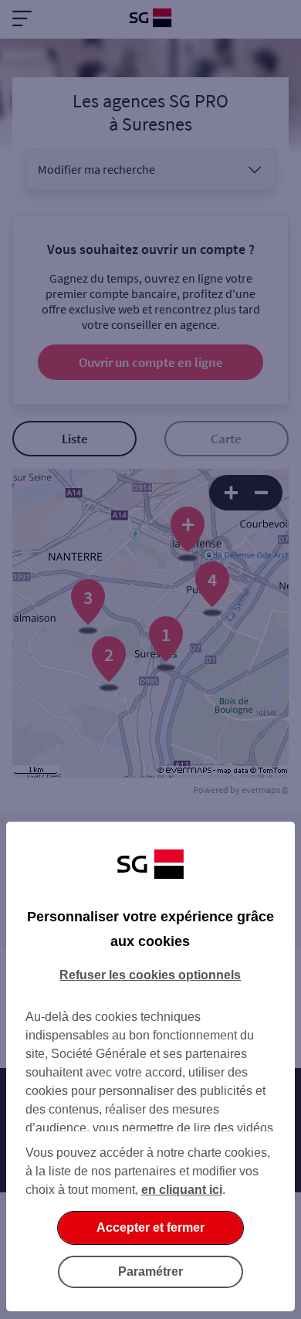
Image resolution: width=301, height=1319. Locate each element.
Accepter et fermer (150, 1227)
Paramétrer (150, 1271)
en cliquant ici (181, 1189)
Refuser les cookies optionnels (150, 975)
